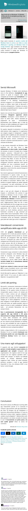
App (12, 437)
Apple (15, 437)
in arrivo (12, 43)
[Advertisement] (14, 68)
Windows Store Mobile (6, 442)
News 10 (8, 439)
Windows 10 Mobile (12, 441)
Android (9, 437)
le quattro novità (20, 41)
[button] (1, 10)
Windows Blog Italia (21, 426)
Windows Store (21, 441)
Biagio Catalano (22, 20)
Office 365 (23, 11)
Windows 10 (4, 441)
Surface (18, 11)
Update (23, 439)
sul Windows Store (20, 45)
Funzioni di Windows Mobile (14, 438)
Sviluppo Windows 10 (16, 439)
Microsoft (3, 439)
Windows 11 (11, 11)
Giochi (23, 438)
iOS (26, 438)
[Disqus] (14, 493)
